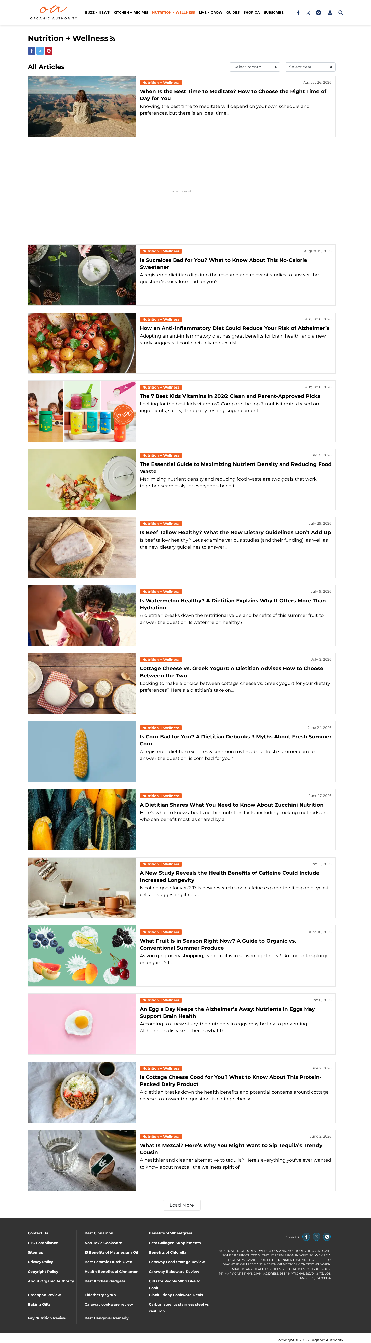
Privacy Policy (40, 1262)
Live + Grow (210, 12)
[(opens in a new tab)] (298, 12)
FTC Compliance (43, 1243)
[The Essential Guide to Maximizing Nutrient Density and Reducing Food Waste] (82, 479)
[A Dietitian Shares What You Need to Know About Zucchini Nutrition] (82, 819)
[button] (329, 12)
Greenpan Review (44, 1295)
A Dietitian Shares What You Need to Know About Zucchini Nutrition (232, 805)
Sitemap (35, 1252)
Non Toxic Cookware (103, 1243)
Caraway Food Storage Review (177, 1262)
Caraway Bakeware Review (174, 1271)
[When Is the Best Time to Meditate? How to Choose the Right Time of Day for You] (82, 106)
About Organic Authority (51, 1281)
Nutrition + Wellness (173, 12)
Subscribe (274, 12)
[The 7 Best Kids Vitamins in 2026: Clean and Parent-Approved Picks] (82, 411)
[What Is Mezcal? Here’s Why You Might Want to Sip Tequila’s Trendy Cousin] (82, 1160)
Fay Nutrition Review (47, 1318)
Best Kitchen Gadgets (105, 1281)
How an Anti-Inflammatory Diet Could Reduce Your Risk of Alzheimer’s (234, 328)
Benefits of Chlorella (168, 1252)
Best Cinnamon (99, 1233)
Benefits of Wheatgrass (170, 1233)
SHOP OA (252, 12)
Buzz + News (97, 12)
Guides (233, 12)
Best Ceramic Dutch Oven (108, 1262)
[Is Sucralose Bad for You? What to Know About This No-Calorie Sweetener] (82, 275)
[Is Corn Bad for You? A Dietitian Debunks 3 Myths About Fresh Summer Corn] (82, 751)
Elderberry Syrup (100, 1295)
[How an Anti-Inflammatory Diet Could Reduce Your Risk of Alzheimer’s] (82, 343)
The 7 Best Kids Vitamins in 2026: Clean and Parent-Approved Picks (230, 396)
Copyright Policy (43, 1271)
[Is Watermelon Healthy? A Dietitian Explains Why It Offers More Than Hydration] (82, 615)
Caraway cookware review (109, 1304)
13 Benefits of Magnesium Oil (111, 1252)
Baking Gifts (39, 1304)
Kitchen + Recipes (131, 12)
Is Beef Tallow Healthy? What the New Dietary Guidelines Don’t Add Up (235, 532)
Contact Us (38, 1233)
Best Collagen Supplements (175, 1243)
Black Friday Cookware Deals (176, 1295)
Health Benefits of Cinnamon (112, 1271)
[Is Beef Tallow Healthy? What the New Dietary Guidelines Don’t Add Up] (82, 547)
